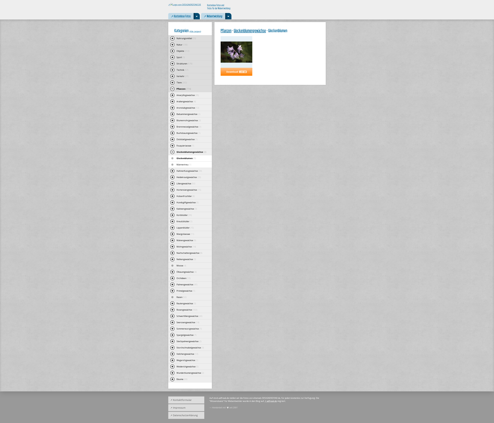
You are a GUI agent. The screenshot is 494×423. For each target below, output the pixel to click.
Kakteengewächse (187, 208)
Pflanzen (226, 30)
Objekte (183, 51)
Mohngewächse (186, 246)
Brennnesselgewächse (189, 126)
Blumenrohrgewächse (189, 120)
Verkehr (182, 76)
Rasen (182, 297)
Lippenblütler (185, 227)
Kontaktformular (182, 399)
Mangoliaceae (185, 234)
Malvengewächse (186, 240)
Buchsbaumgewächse (188, 133)
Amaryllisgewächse (188, 95)
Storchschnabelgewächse (190, 347)
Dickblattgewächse (187, 139)
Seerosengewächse (188, 322)
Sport (181, 57)
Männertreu (184, 164)
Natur (182, 44)
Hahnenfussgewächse (189, 171)
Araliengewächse (186, 101)
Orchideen (184, 278)
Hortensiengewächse (189, 189)
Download (236, 71)
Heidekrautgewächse (189, 177)
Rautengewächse (186, 303)
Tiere (182, 82)
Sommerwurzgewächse (189, 328)
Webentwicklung (211, 15)
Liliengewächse (186, 183)
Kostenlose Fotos (179, 15)
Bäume (182, 379)
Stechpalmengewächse (189, 341)
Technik (182, 70)
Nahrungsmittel (186, 38)
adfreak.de (272, 401)
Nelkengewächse (186, 259)
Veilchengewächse (187, 354)
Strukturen (184, 63)
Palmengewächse (187, 284)
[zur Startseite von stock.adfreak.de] (184, 4)
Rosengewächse (187, 309)
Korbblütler (184, 215)
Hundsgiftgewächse (188, 202)
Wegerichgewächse (187, 360)
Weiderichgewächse (188, 366)
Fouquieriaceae (185, 145)
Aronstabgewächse (188, 107)
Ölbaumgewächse (187, 271)
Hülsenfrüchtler (186, 196)
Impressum (179, 407)
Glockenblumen (186, 158)
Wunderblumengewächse (190, 372)
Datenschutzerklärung (185, 415)
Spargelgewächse (186, 335)
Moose (181, 265)
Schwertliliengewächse (189, 316)
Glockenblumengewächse (250, 30)
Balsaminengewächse (188, 114)
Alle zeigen (195, 31)
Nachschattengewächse (189, 253)
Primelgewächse (186, 290)
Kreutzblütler (184, 221)
